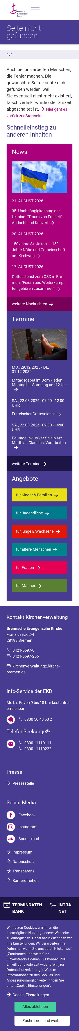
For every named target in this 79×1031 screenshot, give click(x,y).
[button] (35, 10)
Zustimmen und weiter (42, 1020)
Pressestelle (23, 783)
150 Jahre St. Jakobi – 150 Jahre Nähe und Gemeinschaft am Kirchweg (38, 249)
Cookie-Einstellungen (31, 995)
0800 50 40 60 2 (38, 719)
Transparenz (23, 871)
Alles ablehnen (35, 1006)
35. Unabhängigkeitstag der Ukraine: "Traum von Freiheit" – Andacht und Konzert (39, 216)
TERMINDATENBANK (28, 908)
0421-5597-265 (26, 656)
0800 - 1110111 (37, 742)
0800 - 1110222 (37, 748)
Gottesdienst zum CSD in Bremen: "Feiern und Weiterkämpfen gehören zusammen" (38, 282)
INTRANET (65, 908)
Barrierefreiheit (26, 880)
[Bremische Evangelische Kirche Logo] (18, 10)
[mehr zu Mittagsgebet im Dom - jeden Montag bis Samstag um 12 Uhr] (39, 344)
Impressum (22, 852)
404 (10, 54)
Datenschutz (24, 861)
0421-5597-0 (23, 650)
